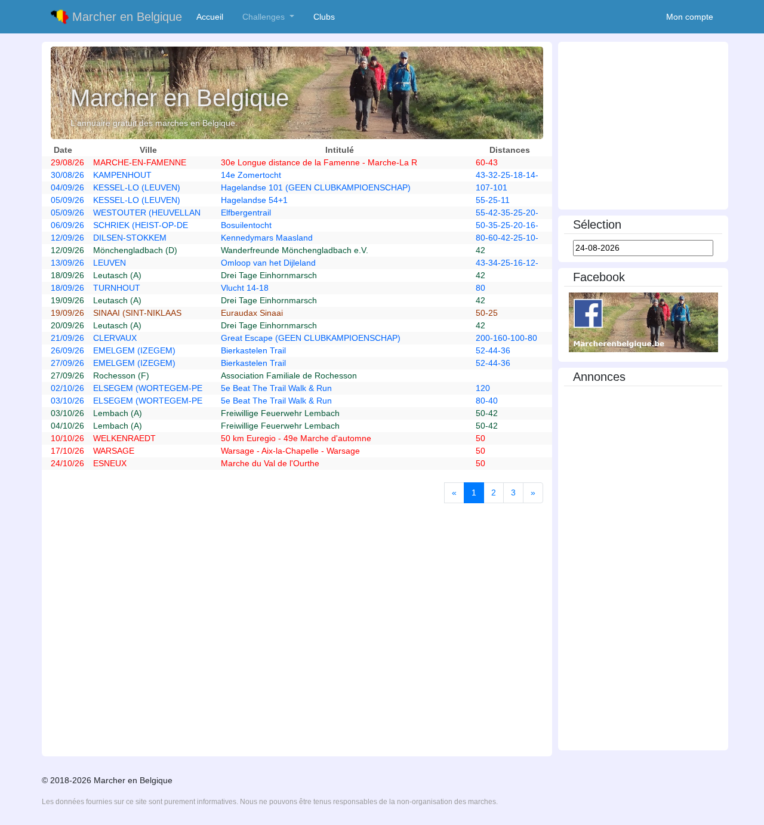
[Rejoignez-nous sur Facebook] (643, 322)
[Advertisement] (643, 127)
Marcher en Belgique (125, 16)
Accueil (212, 16)
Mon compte (689, 16)
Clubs (326, 16)
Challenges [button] (264, 16)
